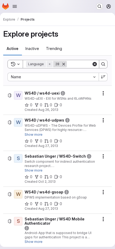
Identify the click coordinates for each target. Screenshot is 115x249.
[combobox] (53, 77)
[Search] (103, 64)
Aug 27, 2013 (48, 146)
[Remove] (63, 64)
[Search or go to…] (99, 6)
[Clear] (94, 64)
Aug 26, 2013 (48, 110)
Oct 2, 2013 (47, 182)
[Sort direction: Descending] (103, 77)
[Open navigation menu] (14, 6)
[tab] (12, 48)
